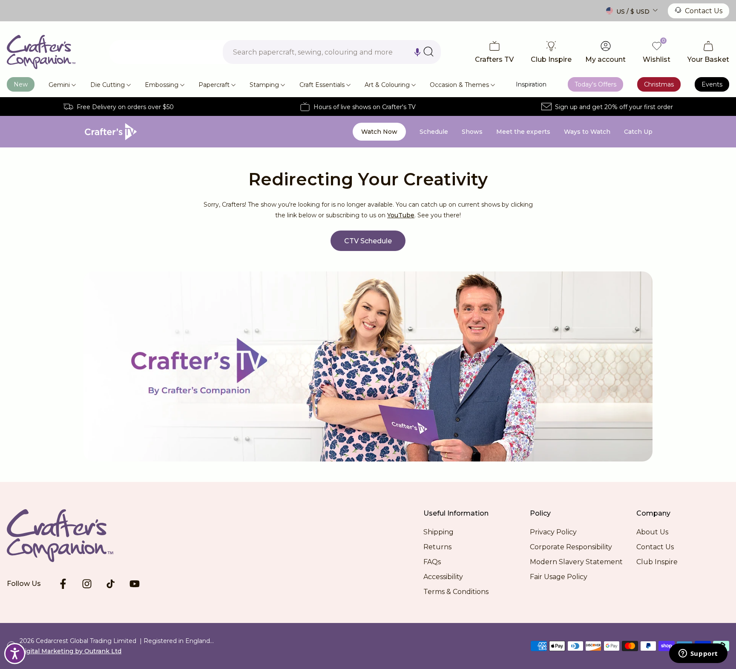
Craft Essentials (322, 85)
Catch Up (638, 132)
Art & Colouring (387, 85)
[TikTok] (111, 584)
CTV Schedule (368, 241)
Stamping (264, 85)
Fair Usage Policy (558, 577)
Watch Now (379, 132)
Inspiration (531, 84)
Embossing (161, 85)
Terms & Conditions (456, 592)
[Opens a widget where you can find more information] (698, 654)
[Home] (41, 52)
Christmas (659, 84)
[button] (417, 52)
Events (712, 84)
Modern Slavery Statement (576, 562)
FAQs (432, 562)
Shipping (438, 532)
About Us (652, 532)
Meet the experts (523, 132)
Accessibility (443, 577)
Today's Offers (595, 84)
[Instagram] (87, 584)
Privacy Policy (553, 532)
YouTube (400, 215)
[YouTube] (134, 584)
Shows (472, 132)
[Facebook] (63, 584)
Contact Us (703, 11)
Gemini (59, 85)
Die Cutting (107, 85)
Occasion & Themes (459, 85)
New (21, 84)
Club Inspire (657, 562)
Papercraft (214, 85)
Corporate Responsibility (571, 547)
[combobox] (332, 52)
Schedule (434, 132)
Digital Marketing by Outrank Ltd (70, 651)
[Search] (428, 51)
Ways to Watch (587, 132)
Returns (437, 547)
